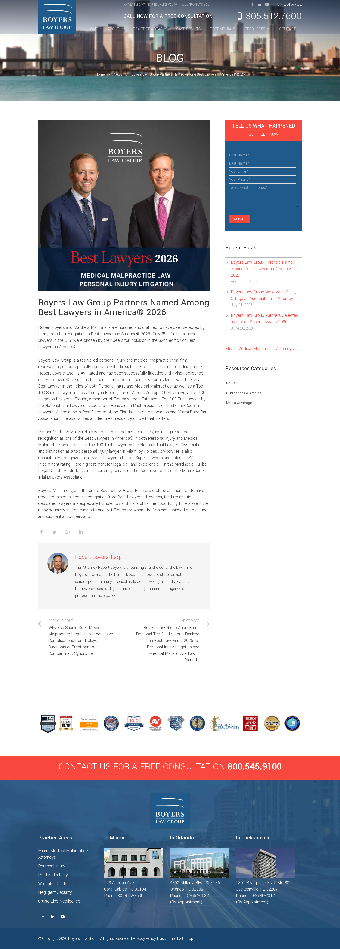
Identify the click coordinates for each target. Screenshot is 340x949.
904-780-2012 (262, 896)
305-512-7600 (130, 896)
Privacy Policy (144, 938)
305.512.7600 (274, 16)
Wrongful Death (52, 884)
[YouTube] (267, 4)
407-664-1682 (196, 896)
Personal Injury (51, 866)
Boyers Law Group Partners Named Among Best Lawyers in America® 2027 (263, 268)
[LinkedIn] (259, 4)
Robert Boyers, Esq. (98, 557)
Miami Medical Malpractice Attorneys (259, 349)
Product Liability (53, 875)
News (118, 74)
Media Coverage (239, 402)
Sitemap (186, 938)
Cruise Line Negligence (59, 901)
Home (100, 74)
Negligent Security (55, 892)
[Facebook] (252, 4)
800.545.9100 (255, 766)
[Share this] (43, 532)
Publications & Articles (243, 393)
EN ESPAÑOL (289, 4)
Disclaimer (167, 938)
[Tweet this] (54, 532)
